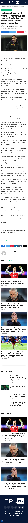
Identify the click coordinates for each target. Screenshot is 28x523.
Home (2, 6)
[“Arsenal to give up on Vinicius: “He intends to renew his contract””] (5, 387)
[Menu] (2, 2)
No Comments (6, 28)
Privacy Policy (19, 513)
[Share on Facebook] (5, 32)
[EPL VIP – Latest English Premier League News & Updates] (14, 2)
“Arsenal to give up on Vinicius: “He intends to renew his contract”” (17, 388)
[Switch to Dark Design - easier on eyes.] (24, 2)
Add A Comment (14, 363)
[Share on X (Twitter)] (12, 32)
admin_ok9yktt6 (9, 26)
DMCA (12, 513)
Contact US (7, 513)
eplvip (19, 518)
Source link (4, 240)
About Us (10, 511)
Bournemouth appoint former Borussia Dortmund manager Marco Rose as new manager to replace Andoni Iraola (12, 305)
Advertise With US (18, 511)
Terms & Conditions (14, 515)
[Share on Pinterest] (20, 32)
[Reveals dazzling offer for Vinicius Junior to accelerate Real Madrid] (5, 396)
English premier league (7, 10)
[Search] (26, 2)
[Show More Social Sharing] (25, 32)
